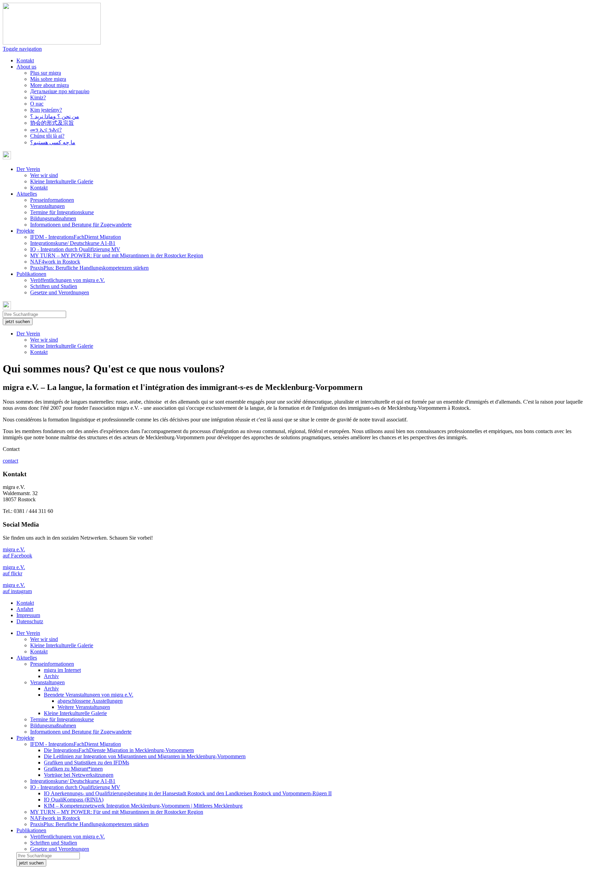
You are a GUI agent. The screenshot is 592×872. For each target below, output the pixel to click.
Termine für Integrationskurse (62, 212)
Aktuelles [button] (26, 194)
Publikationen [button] (31, 274)
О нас (37, 104)
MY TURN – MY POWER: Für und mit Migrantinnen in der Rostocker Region (116, 255)
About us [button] (26, 67)
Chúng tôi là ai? (47, 136)
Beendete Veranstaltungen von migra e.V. (88, 695)
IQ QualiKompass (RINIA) (73, 799)
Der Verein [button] (28, 169)
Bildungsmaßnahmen (53, 218)
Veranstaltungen (47, 206)
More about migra (49, 85)
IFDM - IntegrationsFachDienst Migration (75, 237)
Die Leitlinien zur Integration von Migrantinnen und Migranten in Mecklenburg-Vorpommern (145, 756)
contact (10, 461)
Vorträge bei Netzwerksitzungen (78, 775)
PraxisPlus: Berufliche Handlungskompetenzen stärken (89, 268)
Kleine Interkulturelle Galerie (61, 181)
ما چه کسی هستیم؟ (52, 142)
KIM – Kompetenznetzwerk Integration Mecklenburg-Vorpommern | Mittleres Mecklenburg (143, 806)
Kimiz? (38, 97)
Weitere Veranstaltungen (84, 707)
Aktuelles (26, 658)
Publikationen (31, 830)
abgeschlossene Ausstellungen (90, 701)
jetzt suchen (17, 321)
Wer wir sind (44, 175)
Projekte (25, 738)
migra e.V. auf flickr (14, 570)
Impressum (28, 615)
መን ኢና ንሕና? (46, 130)
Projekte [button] (25, 231)
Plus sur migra (45, 73)
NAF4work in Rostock (55, 262)
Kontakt (25, 60)
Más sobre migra (48, 79)
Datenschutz (29, 621)
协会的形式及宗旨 (52, 123)
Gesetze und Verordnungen (59, 292)
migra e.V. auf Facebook (17, 552)
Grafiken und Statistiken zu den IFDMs (86, 762)
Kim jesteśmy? (46, 110)
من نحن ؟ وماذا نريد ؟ (54, 116)
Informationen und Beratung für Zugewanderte (81, 225)
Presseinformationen (52, 200)
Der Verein (28, 333)
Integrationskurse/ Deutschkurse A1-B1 (72, 243)
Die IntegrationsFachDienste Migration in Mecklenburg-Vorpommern (119, 750)
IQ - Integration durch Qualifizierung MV (75, 249)
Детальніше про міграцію (59, 91)
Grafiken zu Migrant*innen (73, 769)
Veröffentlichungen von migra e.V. (67, 280)
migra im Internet (62, 670)
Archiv (51, 676)
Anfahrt (24, 609)
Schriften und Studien (53, 286)
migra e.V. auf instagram (17, 588)
